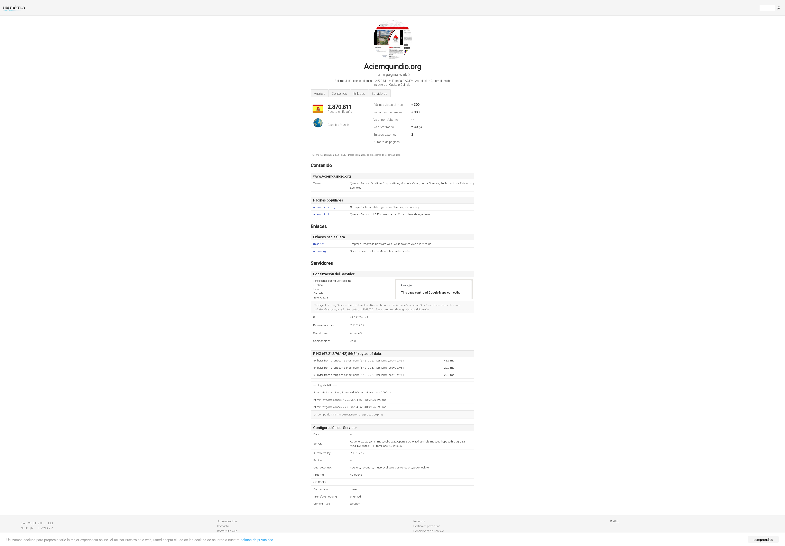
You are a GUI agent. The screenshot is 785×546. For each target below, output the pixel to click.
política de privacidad (257, 539)
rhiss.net (318, 243)
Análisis (319, 93)
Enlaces (359, 93)
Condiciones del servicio (428, 531)
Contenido (339, 93)
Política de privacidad (426, 526)
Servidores (379, 93)
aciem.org (319, 251)
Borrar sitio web (227, 531)
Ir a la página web (390, 74)
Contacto (223, 526)
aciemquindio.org (324, 207)
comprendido (763, 539)
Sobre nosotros (227, 521)
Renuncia (419, 521)
